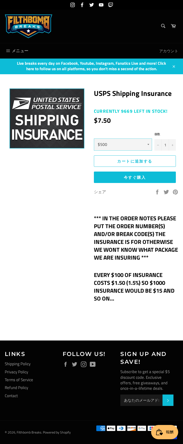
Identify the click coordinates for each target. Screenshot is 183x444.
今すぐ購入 (135, 177)
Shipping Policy (17, 364)
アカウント (168, 51)
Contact (11, 396)
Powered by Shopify (57, 432)
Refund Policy (16, 388)
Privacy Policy (16, 372)
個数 (157, 134)
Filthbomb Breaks (29, 432)
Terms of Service (19, 380)
